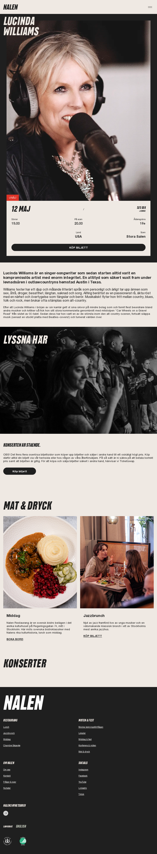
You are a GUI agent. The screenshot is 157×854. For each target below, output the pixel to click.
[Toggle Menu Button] (150, 7)
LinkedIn (82, 788)
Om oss (6, 769)
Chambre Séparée (11, 745)
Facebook (82, 776)
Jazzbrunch (9, 733)
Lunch (6, 727)
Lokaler (82, 733)
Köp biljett (19, 471)
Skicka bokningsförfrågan (90, 727)
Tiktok (81, 794)
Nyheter (7, 788)
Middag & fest (85, 739)
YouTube (82, 782)
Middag (7, 739)
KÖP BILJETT (78, 247)
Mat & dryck (84, 751)
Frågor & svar (9, 782)
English (21, 826)
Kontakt (7, 776)
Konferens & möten (87, 745)
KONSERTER (24, 664)
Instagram (83, 769)
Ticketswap (127, 461)
